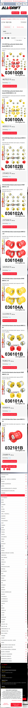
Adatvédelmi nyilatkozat (17, 700)
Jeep (2, 573)
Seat (2, 523)
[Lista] (5, 38)
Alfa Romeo (4, 497)
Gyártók (3, 477)
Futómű (3, 493)
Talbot (3, 621)
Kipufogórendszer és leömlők (9, 488)
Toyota (3, 532)
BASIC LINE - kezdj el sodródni (8, 479)
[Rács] (2, 38)
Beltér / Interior (5, 651)
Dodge (3, 587)
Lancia (3, 603)
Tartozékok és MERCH (6, 661)
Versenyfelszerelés (6, 658)
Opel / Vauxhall (5, 513)
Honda (3, 511)
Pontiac (3, 569)
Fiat (2, 507)
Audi (2, 500)
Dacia (2, 578)
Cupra (2, 612)
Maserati (3, 580)
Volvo (2, 564)
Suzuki (3, 548)
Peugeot (3, 543)
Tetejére (4, 466)
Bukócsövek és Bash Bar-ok (8, 645)
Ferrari (3, 635)
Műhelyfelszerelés (6, 656)
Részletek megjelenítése (6, 704)
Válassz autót (4, 474)
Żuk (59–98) (4, 626)
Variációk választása (10, 86)
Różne (2, 550)
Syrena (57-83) (4, 631)
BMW (2, 502)
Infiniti (3, 594)
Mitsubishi (4, 536)
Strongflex (4, 495)
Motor (2, 481)
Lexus (2, 559)
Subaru (3, 525)
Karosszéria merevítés (7, 647)
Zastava (3, 619)
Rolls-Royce (4, 633)
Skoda (2, 539)
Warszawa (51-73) (5, 628)
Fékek (2, 642)
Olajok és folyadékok (6, 654)
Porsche (3, 562)
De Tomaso (4, 571)
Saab (2, 527)
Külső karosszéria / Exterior (8, 649)
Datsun (3, 589)
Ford (2, 541)
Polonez (3, 575)
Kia (2, 582)
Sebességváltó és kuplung (7, 490)
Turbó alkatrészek (6, 483)
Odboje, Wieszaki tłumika (7, 553)
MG (2, 605)
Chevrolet (4, 596)
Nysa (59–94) (4, 624)
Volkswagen (4, 520)
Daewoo (3, 516)
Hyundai (3, 585)
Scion (2, 615)
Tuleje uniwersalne (6, 592)
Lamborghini (4, 601)
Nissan (3, 529)
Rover (2, 608)
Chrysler (3, 617)
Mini (2, 546)
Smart (2, 638)
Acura (2, 509)
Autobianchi (4, 599)
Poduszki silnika (5, 566)
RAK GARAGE (4, 557)
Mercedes (3, 555)
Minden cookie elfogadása (16, 704)
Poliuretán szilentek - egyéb (8, 640)
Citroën (3, 504)
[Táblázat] (8, 38)
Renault (3, 518)
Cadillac (3, 610)
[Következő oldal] (9, 469)
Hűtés (2, 486)
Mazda (3, 534)
